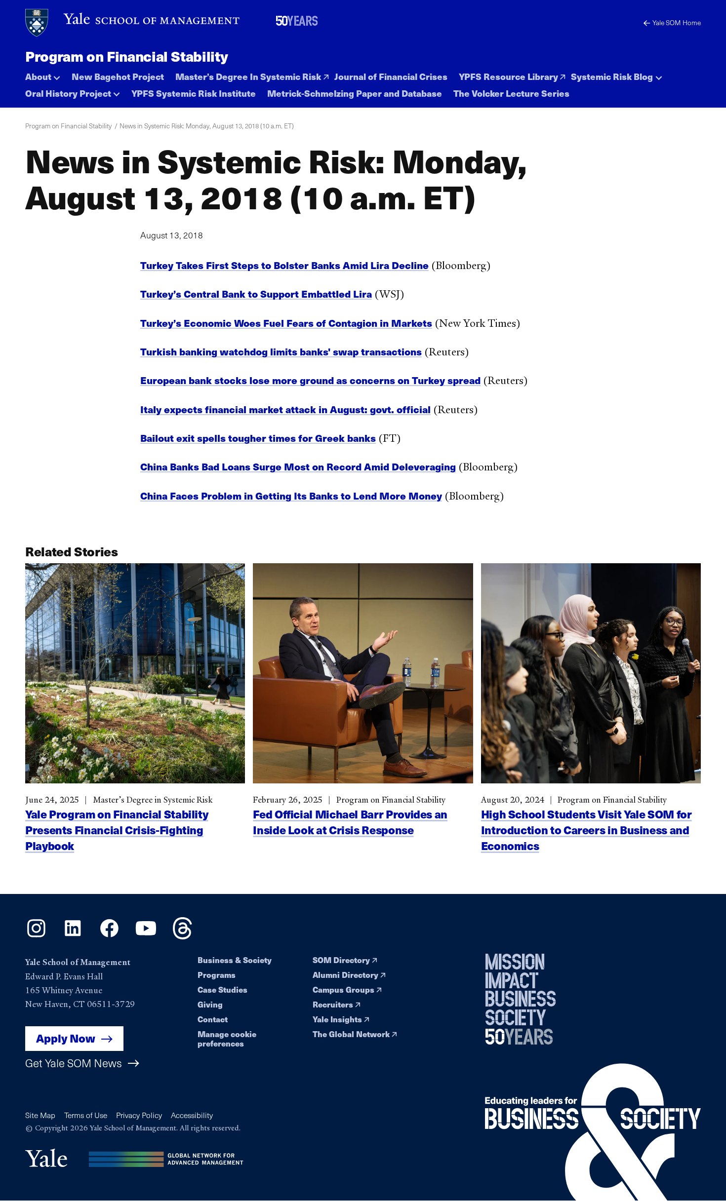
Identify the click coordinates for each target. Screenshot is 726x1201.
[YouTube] (146, 936)
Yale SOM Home (676, 22)
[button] (42, 74)
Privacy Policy (139, 1115)
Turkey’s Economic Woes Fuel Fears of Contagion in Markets (286, 322)
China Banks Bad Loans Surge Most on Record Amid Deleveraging (298, 466)
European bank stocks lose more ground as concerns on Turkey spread (310, 380)
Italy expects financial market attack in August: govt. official (285, 409)
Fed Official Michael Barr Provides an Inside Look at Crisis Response (350, 822)
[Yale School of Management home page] (133, 23)
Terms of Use (85, 1115)
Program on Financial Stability (126, 55)
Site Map (40, 1115)
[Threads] (182, 936)
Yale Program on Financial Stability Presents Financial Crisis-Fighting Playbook (116, 829)
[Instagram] (36, 936)
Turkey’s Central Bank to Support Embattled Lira (256, 293)
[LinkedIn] (73, 936)
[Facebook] (109, 936)
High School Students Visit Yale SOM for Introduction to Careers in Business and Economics (586, 829)
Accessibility (192, 1115)
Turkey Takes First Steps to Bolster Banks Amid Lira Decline (284, 265)
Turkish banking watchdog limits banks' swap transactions (281, 351)
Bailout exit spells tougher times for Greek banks (258, 437)
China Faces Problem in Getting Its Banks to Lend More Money (291, 495)
